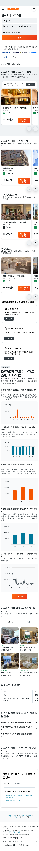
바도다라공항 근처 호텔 (13, 800)
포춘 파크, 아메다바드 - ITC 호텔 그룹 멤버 (16, 222)
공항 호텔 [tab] (7, 783)
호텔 (15, 815)
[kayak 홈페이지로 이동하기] (13, 9)
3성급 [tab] (29, 622)
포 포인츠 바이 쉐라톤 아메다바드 (15, 108)
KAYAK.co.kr (8, 815)
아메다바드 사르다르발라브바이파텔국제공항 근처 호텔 (19, 796)
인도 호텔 (28, 815)
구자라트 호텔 (13, 817)
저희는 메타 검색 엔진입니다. (13, 841)
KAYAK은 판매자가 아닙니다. (13, 838)
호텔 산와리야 (8, 168)
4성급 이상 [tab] (10, 622)
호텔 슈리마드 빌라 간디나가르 (14, 276)
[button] (3, 9)
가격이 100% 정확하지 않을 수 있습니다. (17, 845)
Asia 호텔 (21, 815)
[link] (9, 319)
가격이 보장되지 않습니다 (15, 832)
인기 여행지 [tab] (17, 783)
